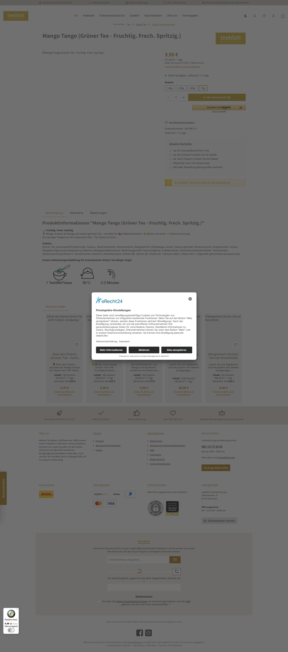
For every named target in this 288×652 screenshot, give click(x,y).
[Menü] (17, 610)
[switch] (11, 630)
